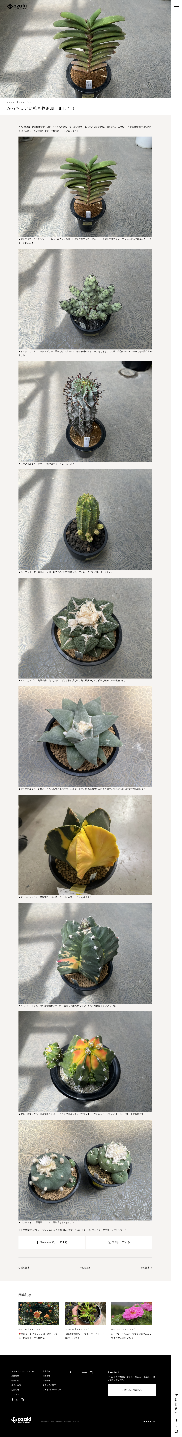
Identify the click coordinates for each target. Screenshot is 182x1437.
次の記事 (145, 1267)
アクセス (15, 1394)
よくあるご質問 (49, 1385)
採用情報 (46, 1380)
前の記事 (25, 1267)
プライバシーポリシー (52, 1390)
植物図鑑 (15, 1380)
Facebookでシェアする (54, 1242)
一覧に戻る (85, 1267)
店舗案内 (15, 1376)
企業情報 (46, 1371)
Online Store (79, 1372)
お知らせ (15, 1390)
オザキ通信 (16, 1385)
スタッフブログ (25, 102)
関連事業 (46, 1376)
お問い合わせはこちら (132, 1390)
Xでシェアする (121, 1242)
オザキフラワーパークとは (22, 1371)
